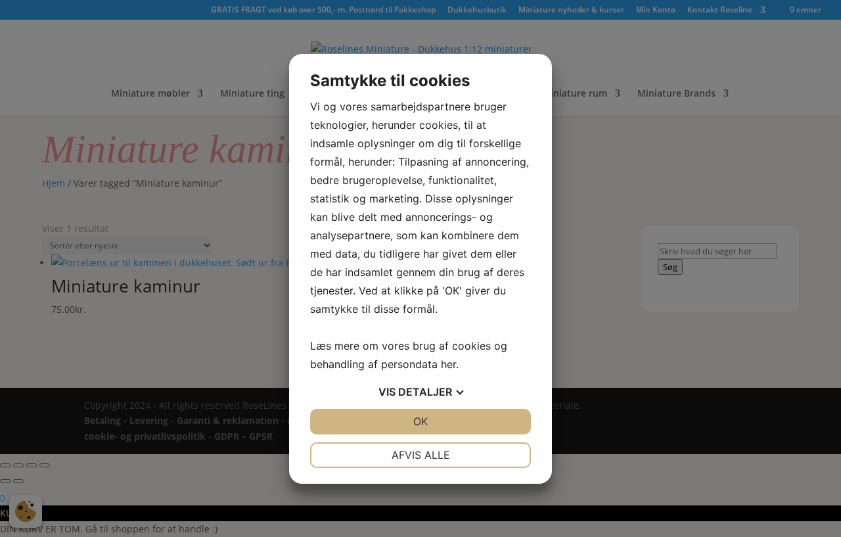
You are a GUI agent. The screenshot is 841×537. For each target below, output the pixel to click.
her (448, 364)
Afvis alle (421, 454)
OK (420, 421)
